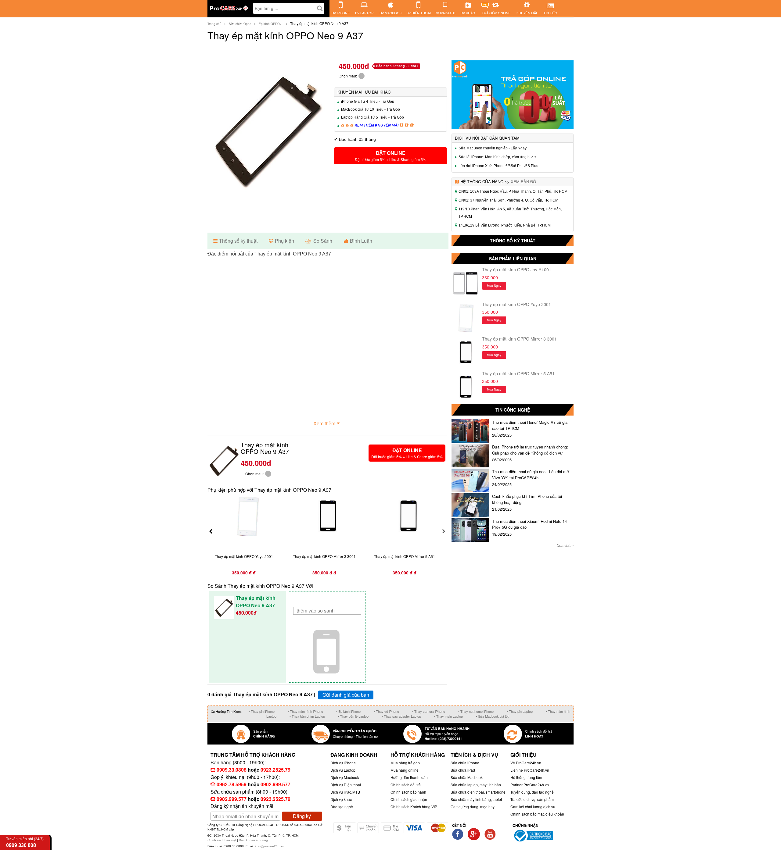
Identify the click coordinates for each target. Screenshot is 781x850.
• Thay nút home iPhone (476, 711)
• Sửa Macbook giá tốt (492, 716)
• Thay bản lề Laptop (353, 716)
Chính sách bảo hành (408, 792)
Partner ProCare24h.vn (529, 784)
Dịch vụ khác (341, 799)
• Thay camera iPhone (428, 711)
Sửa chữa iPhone (465, 762)
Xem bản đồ (523, 181)
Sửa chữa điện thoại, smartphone (478, 792)
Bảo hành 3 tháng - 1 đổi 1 (397, 65)
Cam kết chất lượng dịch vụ (532, 806)
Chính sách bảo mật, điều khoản (537, 813)
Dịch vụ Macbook (344, 777)
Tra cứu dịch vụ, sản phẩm (532, 799)
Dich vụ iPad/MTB (345, 792)
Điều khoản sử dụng (253, 840)
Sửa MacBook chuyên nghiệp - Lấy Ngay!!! (494, 148)
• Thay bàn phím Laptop (307, 716)
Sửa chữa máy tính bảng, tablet (476, 799)
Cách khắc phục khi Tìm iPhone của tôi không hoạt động (527, 499)
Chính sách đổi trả (405, 784)
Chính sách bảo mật (222, 840)
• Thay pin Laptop (520, 711)
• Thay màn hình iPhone (305, 711)
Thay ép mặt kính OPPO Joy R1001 (516, 269)
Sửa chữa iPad (463, 770)
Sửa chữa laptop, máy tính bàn (476, 784)
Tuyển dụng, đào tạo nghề (532, 792)
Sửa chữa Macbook (467, 777)
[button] (390, 155)
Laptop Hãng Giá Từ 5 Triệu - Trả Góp (372, 117)
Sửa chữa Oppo (240, 24)
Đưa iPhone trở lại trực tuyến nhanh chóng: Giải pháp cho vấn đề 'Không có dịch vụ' (530, 450)
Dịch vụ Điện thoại (345, 784)
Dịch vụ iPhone (343, 762)
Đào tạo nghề (341, 806)
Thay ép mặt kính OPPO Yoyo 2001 (516, 304)
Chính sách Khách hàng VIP (413, 806)
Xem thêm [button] (324, 423)
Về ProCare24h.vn (525, 762)
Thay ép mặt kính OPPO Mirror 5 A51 (518, 373)
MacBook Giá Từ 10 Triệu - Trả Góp (370, 109)
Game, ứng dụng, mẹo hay (473, 806)
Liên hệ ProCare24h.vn (529, 770)
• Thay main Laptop (448, 716)
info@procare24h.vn (269, 846)
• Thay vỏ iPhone (386, 711)
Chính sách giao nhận (408, 799)
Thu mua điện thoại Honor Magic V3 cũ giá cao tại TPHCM (529, 425)
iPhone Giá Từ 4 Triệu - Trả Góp (367, 101)
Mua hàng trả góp (405, 762)
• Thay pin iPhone (262, 711)
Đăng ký (302, 816)
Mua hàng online (404, 770)
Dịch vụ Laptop (342, 770)
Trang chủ (214, 24)
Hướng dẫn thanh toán (409, 777)
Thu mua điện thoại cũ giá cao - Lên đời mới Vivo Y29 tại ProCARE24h (531, 474)
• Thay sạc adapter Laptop (401, 716)
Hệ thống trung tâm (526, 777)
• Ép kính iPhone (348, 711)
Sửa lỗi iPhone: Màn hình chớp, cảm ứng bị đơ (497, 157)
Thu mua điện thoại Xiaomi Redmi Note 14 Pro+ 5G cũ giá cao (529, 524)
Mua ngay (494, 286)
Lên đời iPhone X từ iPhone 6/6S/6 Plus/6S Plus (498, 166)
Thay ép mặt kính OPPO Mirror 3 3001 (519, 339)
